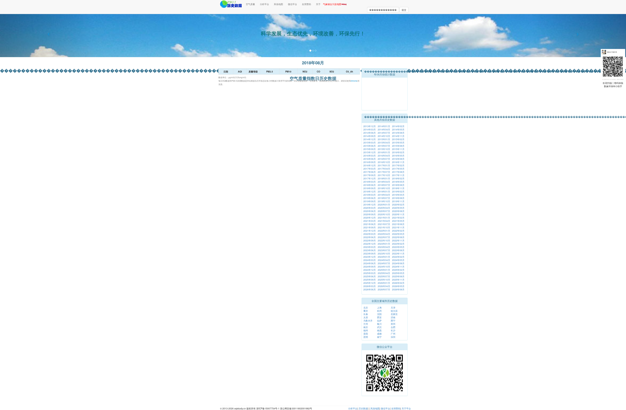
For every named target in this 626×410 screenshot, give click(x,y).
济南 (393, 317)
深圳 (393, 337)
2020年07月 (384, 211)
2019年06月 (369, 198)
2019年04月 (384, 194)
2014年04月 (384, 129)
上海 (379, 307)
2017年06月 (369, 171)
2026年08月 (398, 289)
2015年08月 (398, 145)
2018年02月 (398, 178)
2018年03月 (369, 181)
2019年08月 (398, 198)
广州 (393, 333)
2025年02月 (398, 269)
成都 (379, 333)
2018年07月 (384, 185)
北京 (365, 307)
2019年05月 (398, 194)
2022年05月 (398, 234)
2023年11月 (398, 253)
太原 (365, 317)
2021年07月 (384, 224)
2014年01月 (384, 126)
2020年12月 (369, 217)
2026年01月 (384, 282)
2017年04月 (384, 168)
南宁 (379, 337)
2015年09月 (369, 149)
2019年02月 (398, 191)
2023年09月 (369, 253)
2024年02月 (398, 256)
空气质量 (250, 4)
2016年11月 (398, 162)
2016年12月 (369, 165)
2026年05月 (398, 286)
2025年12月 (369, 282)
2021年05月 (398, 220)
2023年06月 (369, 250)
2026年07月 (384, 289)
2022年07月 (384, 237)
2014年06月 (369, 132)
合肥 (393, 327)
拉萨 (379, 320)
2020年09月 (369, 214)
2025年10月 (384, 279)
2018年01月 (384, 178)
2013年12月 (369, 126)
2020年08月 (398, 211)
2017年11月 (398, 175)
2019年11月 (398, 201)
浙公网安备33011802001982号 (296, 408)
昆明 (365, 337)
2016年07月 (384, 158)
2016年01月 (384, 152)
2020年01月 (384, 204)
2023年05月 (398, 247)
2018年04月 (384, 181)
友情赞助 (306, 4)
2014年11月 (398, 136)
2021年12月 (369, 230)
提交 (404, 9)
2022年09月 (369, 240)
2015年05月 (398, 142)
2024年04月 (384, 260)
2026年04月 (384, 286)
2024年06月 (369, 263)
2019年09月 (369, 201)
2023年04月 (384, 247)
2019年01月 (384, 191)
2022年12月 (369, 243)
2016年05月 (398, 155)
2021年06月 (369, 224)
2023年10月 (384, 253)
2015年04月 (384, 142)
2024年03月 (369, 260)
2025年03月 (369, 273)
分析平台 (264, 4)
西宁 (393, 320)
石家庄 (394, 314)
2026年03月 (369, 286)
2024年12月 (369, 269)
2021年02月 (398, 217)
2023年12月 (369, 256)
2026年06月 (369, 289)
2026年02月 (398, 282)
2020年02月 (398, 204)
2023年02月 (398, 243)
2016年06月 (369, 158)
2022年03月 (369, 234)
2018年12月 (369, 191)
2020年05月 (398, 207)
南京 (365, 327)
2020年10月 (384, 214)
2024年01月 (384, 256)
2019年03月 (369, 194)
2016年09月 (369, 162)
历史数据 (363, 408)
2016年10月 (384, 162)
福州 (365, 330)
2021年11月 (398, 227)
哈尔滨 (394, 310)
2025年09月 (369, 279)
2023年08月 (398, 250)
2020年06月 (369, 211)
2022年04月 (384, 234)
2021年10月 (384, 227)
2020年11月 (398, 214)
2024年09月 (369, 266)
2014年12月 (369, 139)
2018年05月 (398, 181)
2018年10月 (384, 188)
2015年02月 (398, 139)
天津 (393, 307)
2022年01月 (384, 230)
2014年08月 (398, 132)
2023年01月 (384, 243)
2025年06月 (369, 276)
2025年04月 (384, 273)
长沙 (393, 330)
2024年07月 (384, 263)
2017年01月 (384, 165)
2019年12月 (369, 204)
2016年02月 (398, 152)
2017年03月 (369, 168)
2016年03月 (369, 155)
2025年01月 (384, 269)
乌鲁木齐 (368, 320)
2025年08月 (398, 276)
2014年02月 (398, 126)
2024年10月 (384, 266)
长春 (365, 314)
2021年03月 (369, 220)
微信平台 (292, 4)
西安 (379, 317)
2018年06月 (369, 185)
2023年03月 (369, 247)
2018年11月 (398, 188)
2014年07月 (384, 132)
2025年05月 (398, 273)
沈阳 (379, 314)
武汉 (379, 327)
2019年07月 (384, 198)
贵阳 (365, 333)
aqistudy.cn (240, 408)
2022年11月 (398, 240)
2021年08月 (398, 224)
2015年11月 (398, 149)
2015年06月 (369, 145)
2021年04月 (384, 220)
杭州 (379, 310)
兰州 (365, 323)
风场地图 (278, 4)
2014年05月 (398, 129)
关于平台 (406, 408)
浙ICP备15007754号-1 (267, 408)
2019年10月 (384, 201)
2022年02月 (398, 230)
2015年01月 (384, 139)
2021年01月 (384, 217)
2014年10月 (384, 136)
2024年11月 (398, 266)
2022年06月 (369, 237)
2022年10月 (384, 240)
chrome (354, 80)
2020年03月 (369, 207)
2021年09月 (369, 227)
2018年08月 (398, 185)
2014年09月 (369, 136)
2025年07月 (384, 276)
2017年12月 (369, 178)
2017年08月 (398, 171)
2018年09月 (369, 188)
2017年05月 (398, 168)
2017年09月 (369, 175)
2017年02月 (398, 165)
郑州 (393, 323)
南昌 (379, 330)
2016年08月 (398, 158)
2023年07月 (384, 250)
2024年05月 (398, 260)
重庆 (365, 310)
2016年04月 (384, 155)
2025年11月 (398, 279)
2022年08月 (398, 237)
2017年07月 (384, 171)
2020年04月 (384, 207)
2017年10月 (384, 175)
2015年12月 (369, 152)
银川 (379, 323)
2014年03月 (369, 129)
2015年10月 (384, 149)
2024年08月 (398, 263)
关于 (318, 4)
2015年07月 (384, 145)
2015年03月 (369, 142)
